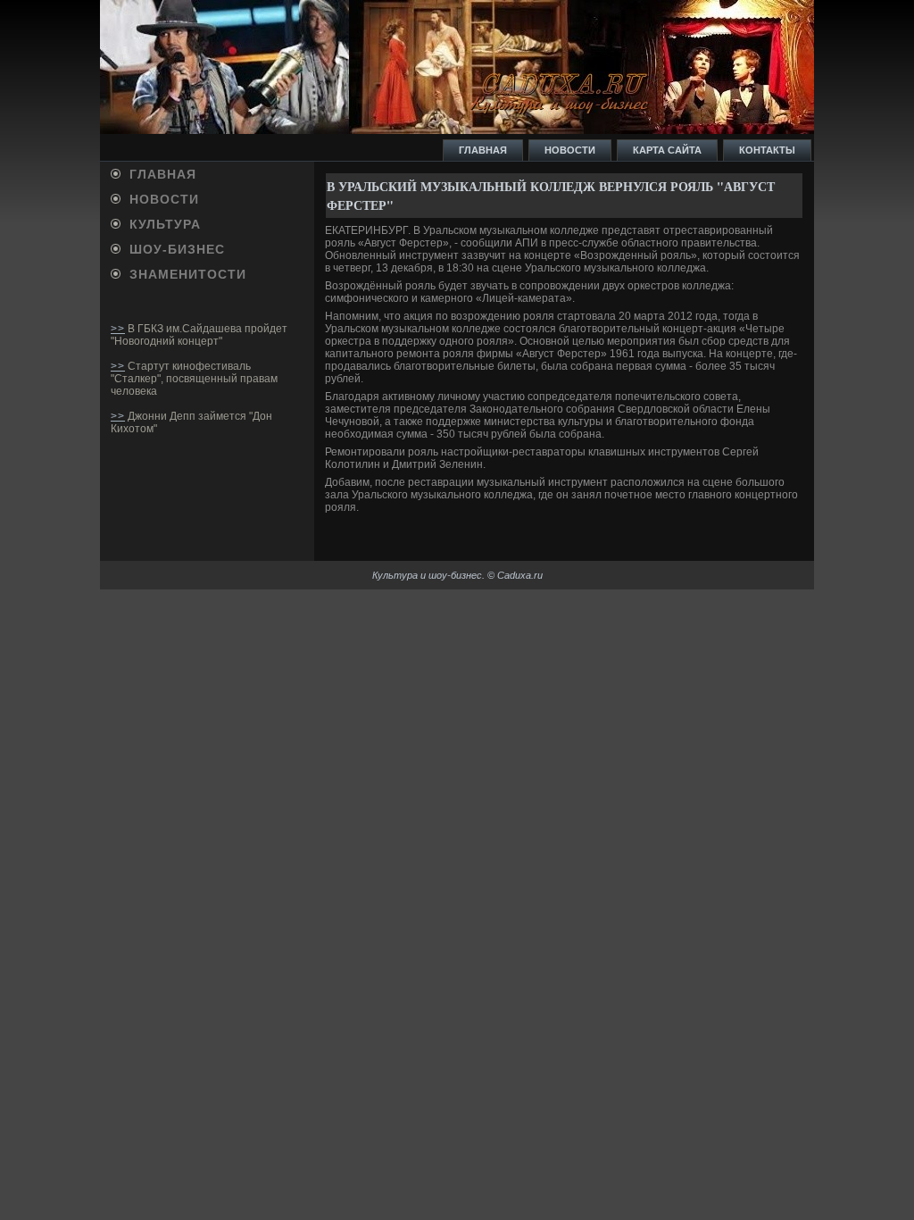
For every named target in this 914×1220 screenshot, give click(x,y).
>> (118, 328)
